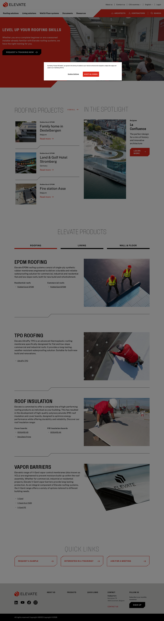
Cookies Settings (73, 74)
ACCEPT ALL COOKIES (91, 74)
